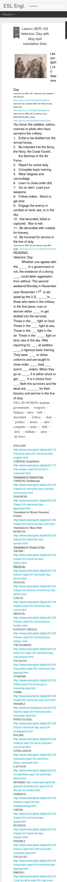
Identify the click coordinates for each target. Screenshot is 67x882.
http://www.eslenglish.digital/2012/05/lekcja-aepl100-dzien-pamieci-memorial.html (34, 743)
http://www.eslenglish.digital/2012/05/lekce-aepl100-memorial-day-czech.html (34, 606)
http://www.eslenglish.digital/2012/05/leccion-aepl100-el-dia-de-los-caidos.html (34, 786)
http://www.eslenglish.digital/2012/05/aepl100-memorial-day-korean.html (34, 539)
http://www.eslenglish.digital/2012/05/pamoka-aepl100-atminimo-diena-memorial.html (34, 759)
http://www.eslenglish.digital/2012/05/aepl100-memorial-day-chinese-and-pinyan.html (34, 489)
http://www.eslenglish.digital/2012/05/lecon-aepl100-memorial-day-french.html (34, 574)
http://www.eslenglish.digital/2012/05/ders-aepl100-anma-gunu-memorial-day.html (34, 684)
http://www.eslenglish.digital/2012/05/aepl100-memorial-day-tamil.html (34, 698)
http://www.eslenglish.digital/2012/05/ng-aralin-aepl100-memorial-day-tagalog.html (34, 668)
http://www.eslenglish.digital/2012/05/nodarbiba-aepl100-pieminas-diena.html (34, 774)
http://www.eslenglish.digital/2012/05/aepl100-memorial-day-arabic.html (34, 559)
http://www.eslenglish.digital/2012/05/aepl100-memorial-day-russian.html (34, 833)
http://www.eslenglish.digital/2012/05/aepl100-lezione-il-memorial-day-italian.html (34, 590)
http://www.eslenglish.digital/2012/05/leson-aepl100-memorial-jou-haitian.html (34, 621)
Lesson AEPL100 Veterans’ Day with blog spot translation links (35, 36)
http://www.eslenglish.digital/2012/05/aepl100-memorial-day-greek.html (34, 817)
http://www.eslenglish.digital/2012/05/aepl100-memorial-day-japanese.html (34, 504)
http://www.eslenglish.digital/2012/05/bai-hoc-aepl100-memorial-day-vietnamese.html (34, 653)
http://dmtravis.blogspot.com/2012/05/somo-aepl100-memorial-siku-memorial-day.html (34, 711)
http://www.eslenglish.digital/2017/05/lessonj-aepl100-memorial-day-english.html (34, 453)
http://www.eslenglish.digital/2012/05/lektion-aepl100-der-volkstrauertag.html (34, 802)
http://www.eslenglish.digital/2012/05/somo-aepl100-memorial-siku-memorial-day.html (34, 849)
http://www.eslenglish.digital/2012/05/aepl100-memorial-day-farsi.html (34, 522)
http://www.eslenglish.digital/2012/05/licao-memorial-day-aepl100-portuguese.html (34, 727)
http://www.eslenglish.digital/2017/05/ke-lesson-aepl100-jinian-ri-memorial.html (34, 469)
